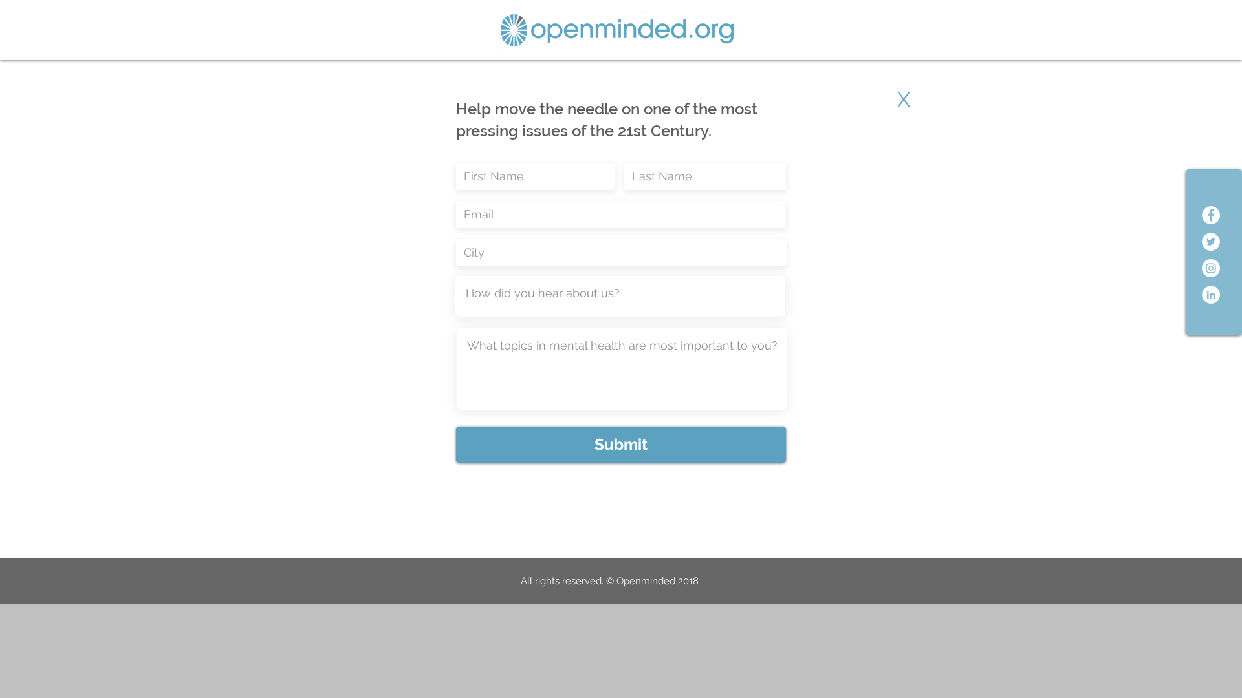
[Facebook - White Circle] (1211, 215)
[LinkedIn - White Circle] (1211, 295)
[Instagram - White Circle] (1211, 268)
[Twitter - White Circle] (1211, 242)
